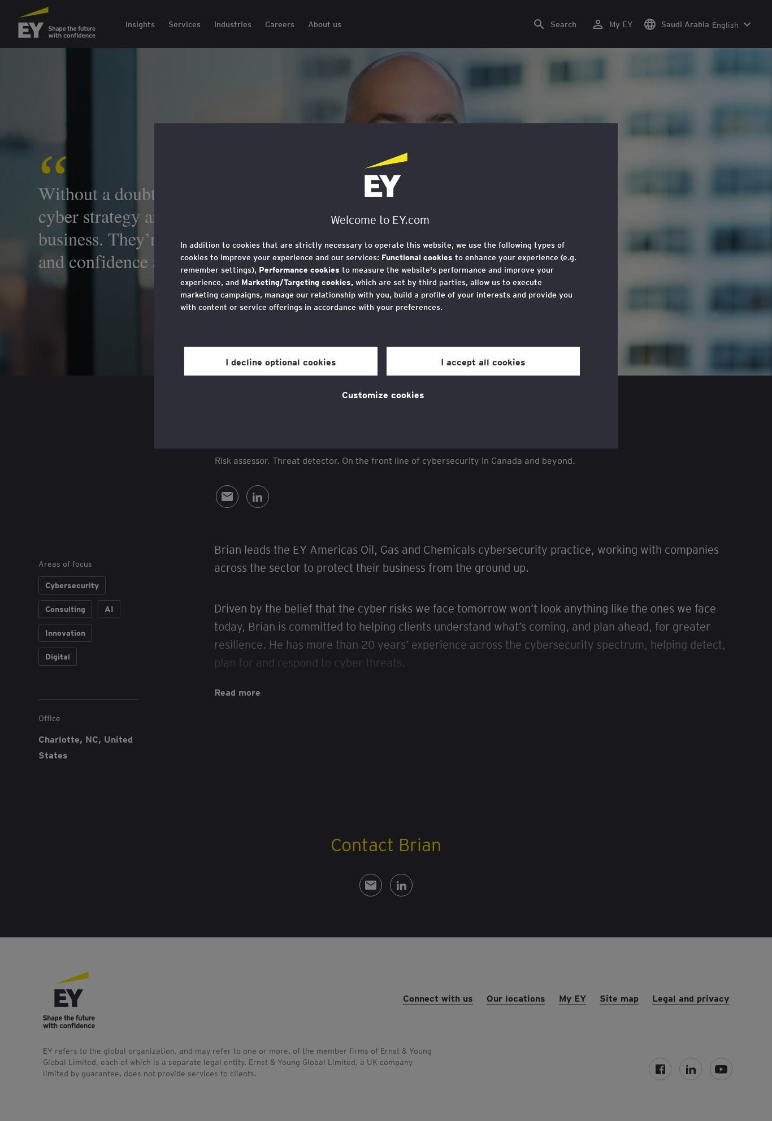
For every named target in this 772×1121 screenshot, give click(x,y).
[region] (386, 286)
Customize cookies (383, 394)
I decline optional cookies (280, 361)
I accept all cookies (483, 361)
